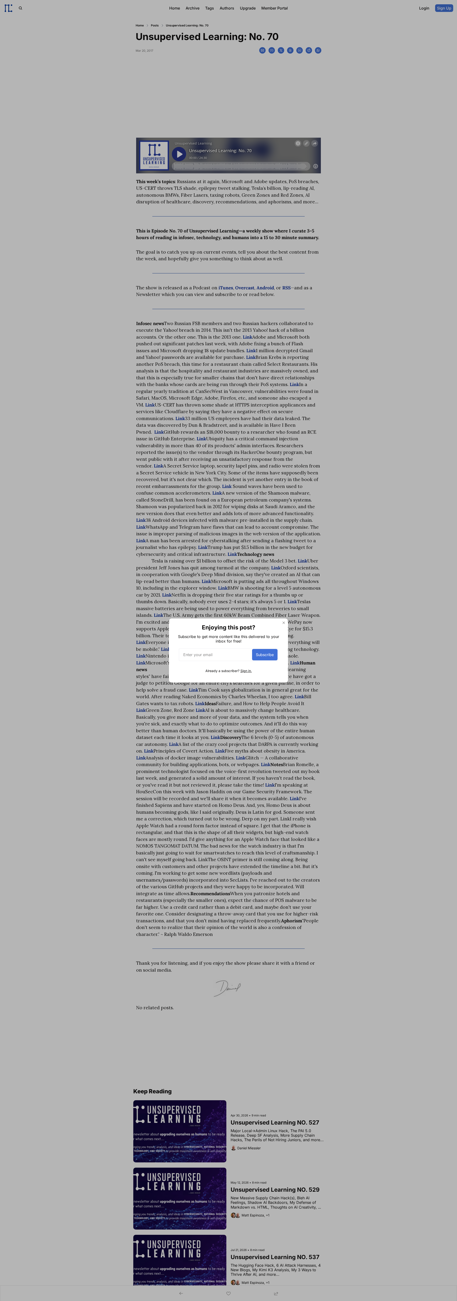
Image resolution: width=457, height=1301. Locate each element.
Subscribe (265, 654)
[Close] (284, 623)
